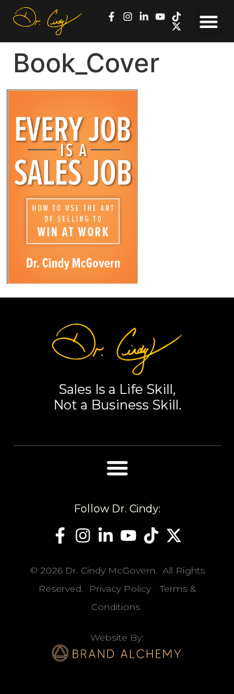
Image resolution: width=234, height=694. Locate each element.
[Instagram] (128, 16)
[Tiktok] (176, 16)
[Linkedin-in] (144, 16)
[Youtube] (160, 16)
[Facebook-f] (111, 16)
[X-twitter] (176, 26)
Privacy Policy (120, 588)
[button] (209, 21)
